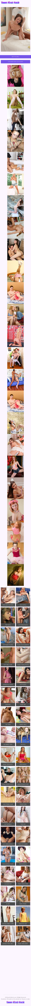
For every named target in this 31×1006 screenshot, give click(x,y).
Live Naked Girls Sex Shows (15, 61)
